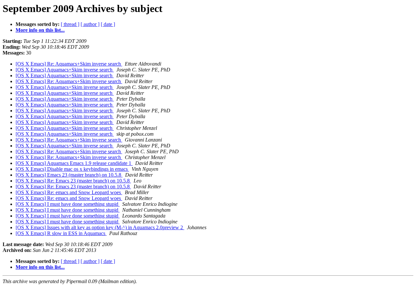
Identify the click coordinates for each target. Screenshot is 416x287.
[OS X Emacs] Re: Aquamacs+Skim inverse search (69, 64)
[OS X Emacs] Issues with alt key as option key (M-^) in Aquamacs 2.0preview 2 (100, 227)
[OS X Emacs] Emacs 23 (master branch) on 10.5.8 (69, 175)
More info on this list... (40, 30)
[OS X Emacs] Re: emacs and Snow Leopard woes (69, 192)
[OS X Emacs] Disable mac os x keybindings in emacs (72, 169)
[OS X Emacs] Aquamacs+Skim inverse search (65, 69)
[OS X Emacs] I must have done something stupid (68, 204)
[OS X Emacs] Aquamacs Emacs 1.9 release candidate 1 (74, 163)
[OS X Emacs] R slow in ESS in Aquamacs (61, 233)
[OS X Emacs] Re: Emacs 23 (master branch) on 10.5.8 (73, 180)
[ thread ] (70, 24)
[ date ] (108, 24)
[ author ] (90, 24)
